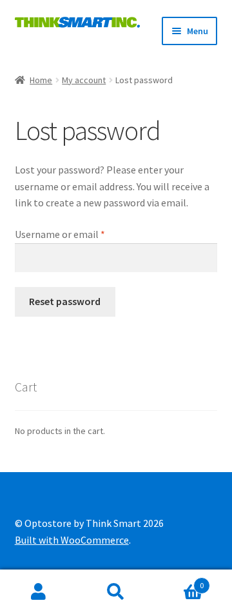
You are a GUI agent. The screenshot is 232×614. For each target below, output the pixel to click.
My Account (38, 592)
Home (41, 80)
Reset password (65, 301)
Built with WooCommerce (72, 539)
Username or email (79, 234)
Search (116, 592)
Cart (179, 580)
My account (84, 80)
